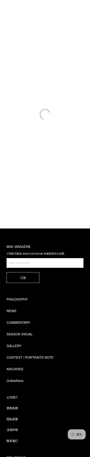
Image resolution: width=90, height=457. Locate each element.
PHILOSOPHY (17, 299)
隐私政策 (12, 419)
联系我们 (12, 441)
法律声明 (12, 430)
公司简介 (12, 397)
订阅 (23, 277)
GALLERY (14, 345)
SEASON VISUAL (20, 334)
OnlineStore (15, 380)
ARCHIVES (15, 369)
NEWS (11, 310)
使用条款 (12, 408)
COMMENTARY (18, 322)
